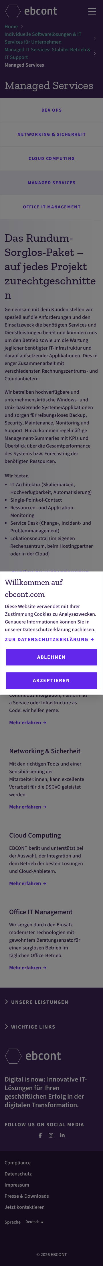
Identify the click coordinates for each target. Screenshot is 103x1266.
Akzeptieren (51, 680)
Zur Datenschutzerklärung (46, 639)
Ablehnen (51, 657)
